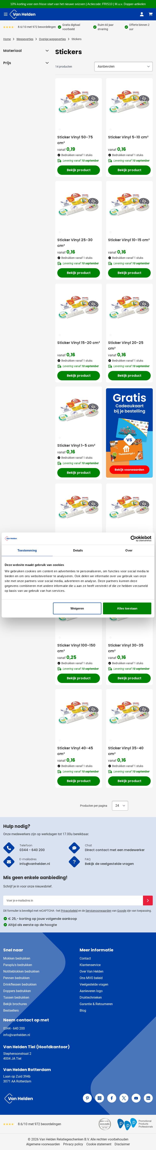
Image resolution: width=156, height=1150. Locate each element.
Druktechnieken (91, 997)
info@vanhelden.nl (16, 1035)
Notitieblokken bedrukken (21, 971)
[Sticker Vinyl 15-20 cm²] (78, 307)
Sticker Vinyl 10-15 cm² (129, 239)
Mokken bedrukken (16, 958)
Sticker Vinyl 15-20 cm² (78, 342)
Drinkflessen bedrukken (20, 984)
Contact (85, 958)
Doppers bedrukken (17, 991)
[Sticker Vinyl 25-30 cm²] (78, 204)
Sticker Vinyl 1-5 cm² (76, 445)
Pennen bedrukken (16, 978)
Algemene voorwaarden (43, 1144)
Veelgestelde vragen (94, 984)
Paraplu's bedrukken (17, 965)
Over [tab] (128, 550)
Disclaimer (122, 1144)
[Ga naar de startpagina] (22, 14)
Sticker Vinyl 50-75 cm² (75, 140)
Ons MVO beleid (91, 978)
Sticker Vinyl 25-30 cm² (75, 242)
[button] (47, 50)
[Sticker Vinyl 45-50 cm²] (78, 507)
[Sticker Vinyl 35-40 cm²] (129, 712)
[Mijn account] (142, 14)
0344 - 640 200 (14, 1028)
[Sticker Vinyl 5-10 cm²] (129, 101)
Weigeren (77, 608)
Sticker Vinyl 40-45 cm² (75, 750)
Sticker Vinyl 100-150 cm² (76, 648)
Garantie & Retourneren (96, 1004)
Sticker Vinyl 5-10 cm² (128, 137)
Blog (83, 1010)
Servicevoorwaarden (98, 910)
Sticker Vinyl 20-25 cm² (125, 345)
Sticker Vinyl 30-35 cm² (125, 648)
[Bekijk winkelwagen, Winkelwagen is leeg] (151, 14)
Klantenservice (90, 965)
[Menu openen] (5, 14)
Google (121, 910)
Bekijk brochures (15, 1004)
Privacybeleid (69, 910)
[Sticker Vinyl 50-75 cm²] (78, 101)
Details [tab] (78, 550)
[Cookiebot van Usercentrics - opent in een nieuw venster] (133, 538)
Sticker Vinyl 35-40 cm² (126, 750)
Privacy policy (73, 1144)
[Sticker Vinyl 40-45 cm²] (78, 712)
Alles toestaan (127, 608)
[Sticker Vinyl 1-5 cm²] (78, 409)
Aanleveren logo (91, 991)
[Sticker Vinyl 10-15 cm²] (129, 204)
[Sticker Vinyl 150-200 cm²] (129, 507)
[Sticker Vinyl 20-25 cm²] (129, 307)
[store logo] (39, 1098)
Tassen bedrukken (16, 997)
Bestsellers (11, 1010)
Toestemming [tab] (27, 550)
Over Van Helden (91, 971)
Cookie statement (98, 1144)
